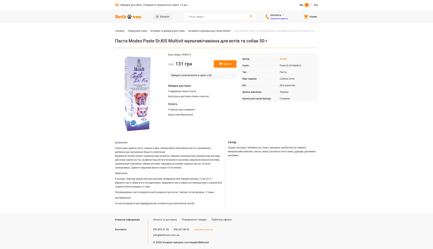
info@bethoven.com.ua (166, 235)
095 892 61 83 (161, 229)
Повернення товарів (194, 219)
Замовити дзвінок (279, 18)
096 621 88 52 (181, 229)
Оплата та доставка (165, 219)
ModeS (283, 59)
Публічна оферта (222, 219)
